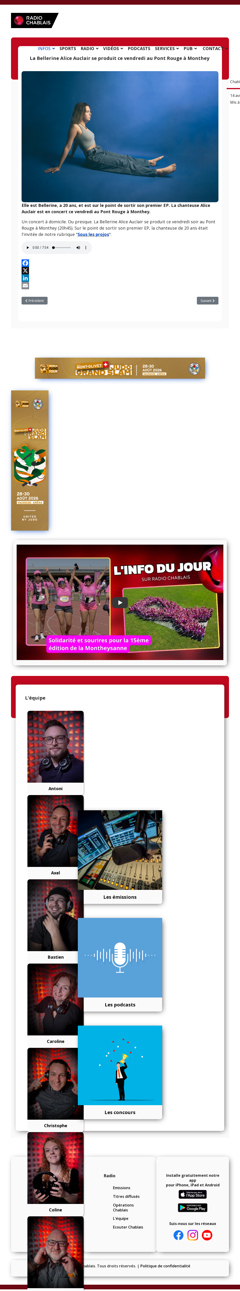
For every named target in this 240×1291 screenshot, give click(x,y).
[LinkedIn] (120, 278)
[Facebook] (120, 263)
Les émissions (120, 897)
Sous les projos (93, 234)
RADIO (87, 48)
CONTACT (213, 48)
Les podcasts (120, 1004)
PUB (188, 48)
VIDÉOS (111, 48)
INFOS (44, 48)
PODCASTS (139, 48)
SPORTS (68, 48)
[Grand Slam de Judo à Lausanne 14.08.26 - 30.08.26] (120, 368)
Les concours (120, 1112)
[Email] (120, 285)
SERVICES (165, 48)
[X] (120, 270)
